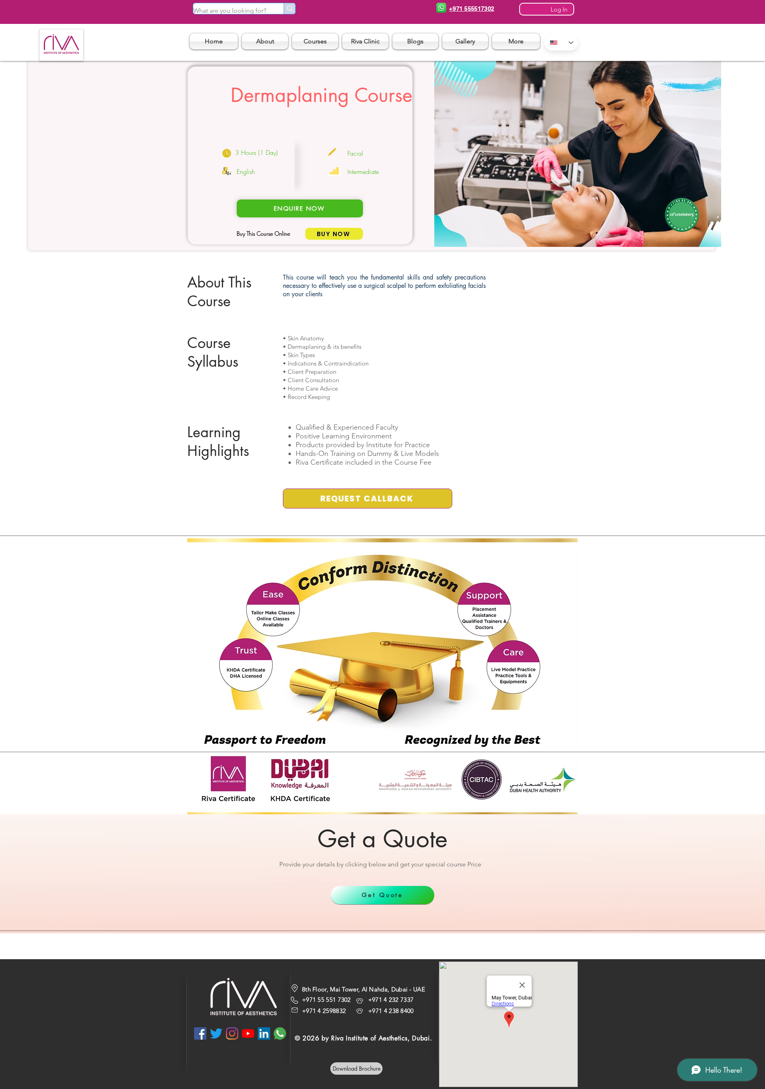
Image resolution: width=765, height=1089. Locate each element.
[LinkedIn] (264, 1033)
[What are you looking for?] (289, 8)
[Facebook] (200, 1033)
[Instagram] (232, 1033)
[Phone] (441, 8)
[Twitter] (216, 1033)
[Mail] (294, 1010)
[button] (315, 41)
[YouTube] (248, 1033)
